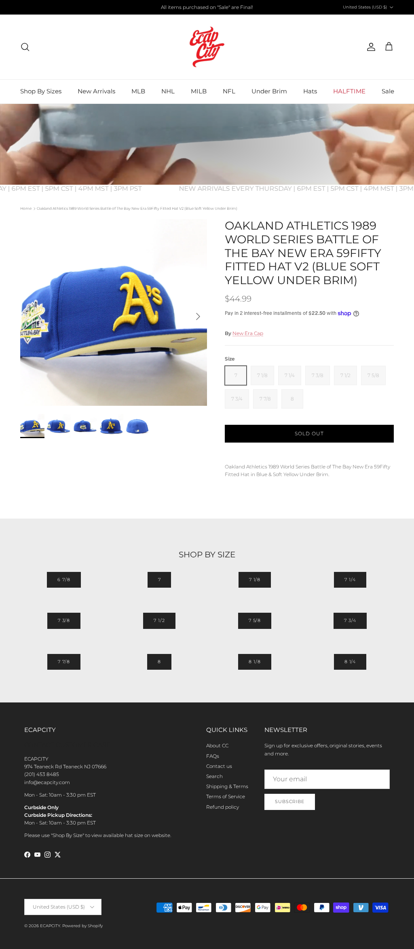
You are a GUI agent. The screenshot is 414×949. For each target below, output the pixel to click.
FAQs (212, 756)
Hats (310, 91)
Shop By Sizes (40, 91)
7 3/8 (64, 620)
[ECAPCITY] (207, 47)
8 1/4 (350, 661)
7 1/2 (159, 620)
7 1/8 (254, 579)
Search (214, 776)
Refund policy (222, 807)
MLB (138, 91)
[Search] (25, 47)
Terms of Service (225, 796)
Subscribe (289, 801)
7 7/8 (64, 661)
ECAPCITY (50, 925)
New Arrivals (96, 91)
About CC (217, 745)
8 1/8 (254, 661)
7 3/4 (350, 620)
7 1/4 (349, 579)
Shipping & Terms (227, 786)
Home (26, 208)
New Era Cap (247, 333)
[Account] (369, 47)
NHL (168, 91)
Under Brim (269, 91)
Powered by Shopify (82, 925)
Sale (388, 91)
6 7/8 (63, 579)
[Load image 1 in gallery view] (113, 312)
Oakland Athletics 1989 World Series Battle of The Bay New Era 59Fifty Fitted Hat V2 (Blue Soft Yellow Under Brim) (137, 208)
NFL (229, 91)
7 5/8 (255, 620)
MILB (199, 91)
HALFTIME (349, 91)
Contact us (219, 766)
